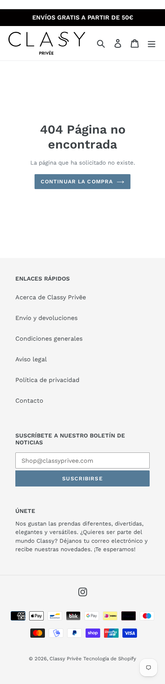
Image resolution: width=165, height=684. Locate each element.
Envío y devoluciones (46, 318)
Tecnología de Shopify (109, 658)
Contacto (29, 400)
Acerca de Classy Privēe (50, 297)
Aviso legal (31, 359)
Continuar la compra (77, 181)
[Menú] (151, 43)
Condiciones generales (48, 338)
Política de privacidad (47, 380)
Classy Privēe (66, 658)
